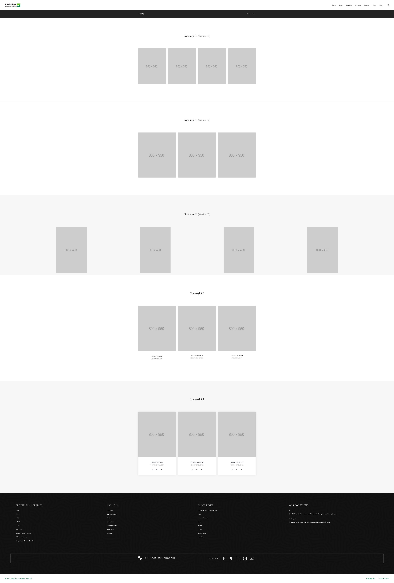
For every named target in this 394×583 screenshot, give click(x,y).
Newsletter (201, 537)
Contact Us (110, 522)
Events (200, 529)
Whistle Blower (202, 533)
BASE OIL (19, 529)
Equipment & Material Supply (24, 541)
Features (366, 5)
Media (200, 525)
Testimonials (110, 529)
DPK (17, 514)
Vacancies (110, 533)
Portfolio (349, 5)
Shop (381, 5)
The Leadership (111, 514)
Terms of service (384, 578)
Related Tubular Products (23, 533)
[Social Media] (152, 470)
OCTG (18, 525)
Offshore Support (21, 537)
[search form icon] (388, 5)
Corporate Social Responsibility (207, 510)
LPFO (18, 522)
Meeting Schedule (112, 525)
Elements (358, 5)
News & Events (202, 518)
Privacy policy (370, 578)
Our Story (110, 510)
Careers (109, 518)
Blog (374, 5)
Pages (340, 5)
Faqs (199, 522)
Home (334, 5)
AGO (17, 518)
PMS (17, 510)
